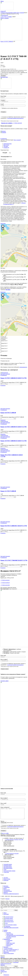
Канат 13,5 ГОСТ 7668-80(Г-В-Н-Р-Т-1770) (14, 560)
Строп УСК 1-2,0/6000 (6, 16)
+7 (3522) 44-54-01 (5, 580)
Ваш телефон (4, 659)
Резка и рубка (6, 879)
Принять (3, 964)
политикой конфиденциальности (15, 118)
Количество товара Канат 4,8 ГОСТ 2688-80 (13, 417)
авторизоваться (23, 367)
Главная (3, 12)
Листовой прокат (7, 866)
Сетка (4, 869)
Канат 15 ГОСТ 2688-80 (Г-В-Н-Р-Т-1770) (13, 378)
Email (2, 104)
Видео (5, 888)
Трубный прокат (7, 865)
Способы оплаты (7, 891)
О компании (6, 887)
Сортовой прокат (7, 864)
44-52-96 (21, 839)
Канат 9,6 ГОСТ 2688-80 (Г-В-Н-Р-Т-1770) (14, 525)
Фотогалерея (6, 889)
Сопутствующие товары (11, 12)
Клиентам (5, 880)
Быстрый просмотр (5, 374)
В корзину (3, 75)
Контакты (5, 886)
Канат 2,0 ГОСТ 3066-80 (7, 41)
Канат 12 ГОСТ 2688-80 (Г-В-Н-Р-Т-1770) (13, 426)
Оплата (8, 941)
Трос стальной (20, 12)
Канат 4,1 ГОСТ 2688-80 (8, 491)
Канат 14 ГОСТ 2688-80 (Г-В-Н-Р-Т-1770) (13, 441)
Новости (5, 892)
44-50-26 (16, 839)
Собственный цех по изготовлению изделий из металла (15, 936)
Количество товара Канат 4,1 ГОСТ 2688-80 (13, 495)
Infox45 (7, 898)
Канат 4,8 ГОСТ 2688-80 (8, 412)
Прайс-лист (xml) (10, 943)
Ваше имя (3, 655)
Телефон (3, 100)
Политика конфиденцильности (11, 893)
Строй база (6, 872)
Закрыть (3, 957)
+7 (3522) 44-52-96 (5, 585)
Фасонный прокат (7, 868)
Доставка (5, 877)
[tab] (15, 143)
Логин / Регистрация (8, 953)
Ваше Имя (3, 96)
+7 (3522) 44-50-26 (5, 582)
